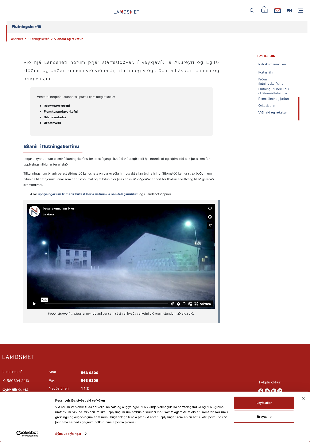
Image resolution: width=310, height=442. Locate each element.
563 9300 (89, 372)
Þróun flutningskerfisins (270, 81)
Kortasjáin (265, 72)
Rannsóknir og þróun (273, 98)
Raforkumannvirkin (272, 64)
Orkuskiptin (266, 105)
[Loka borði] (303, 398)
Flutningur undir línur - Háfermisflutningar (273, 91)
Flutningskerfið (39, 38)
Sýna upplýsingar (68, 433)
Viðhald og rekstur (272, 112)
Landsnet (16, 38)
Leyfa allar (264, 403)
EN (289, 10)
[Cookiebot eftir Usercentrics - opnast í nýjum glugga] (27, 434)
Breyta (262, 416)
